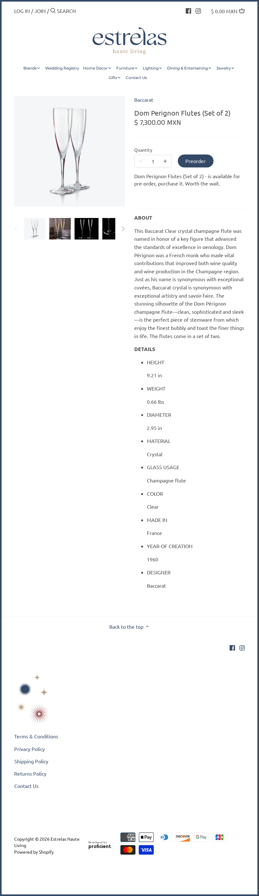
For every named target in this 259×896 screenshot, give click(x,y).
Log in (22, 11)
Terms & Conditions (36, 736)
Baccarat (143, 99)
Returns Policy (30, 773)
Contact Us (26, 786)
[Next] (123, 229)
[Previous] (16, 229)
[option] (35, 229)
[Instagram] (198, 10)
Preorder (195, 161)
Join (40, 11)
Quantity (143, 150)
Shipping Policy (31, 761)
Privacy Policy (29, 749)
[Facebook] (188, 10)
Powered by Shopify (34, 852)
